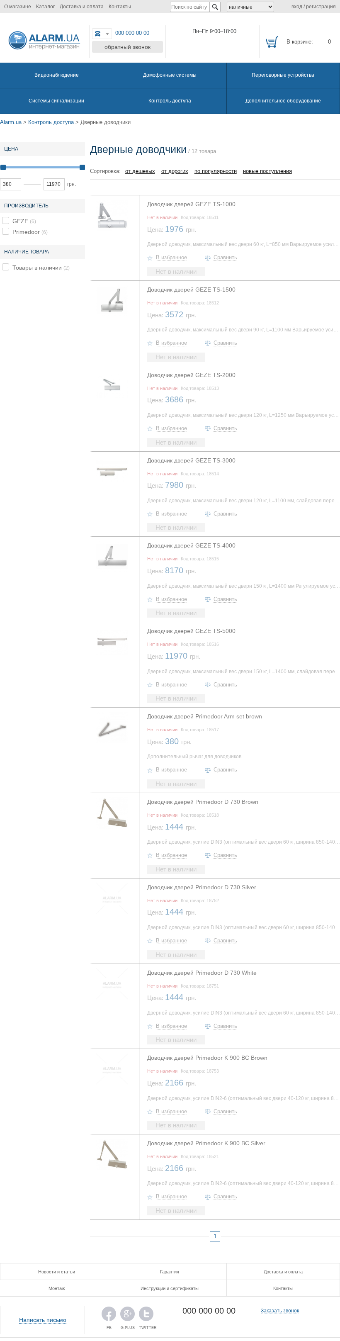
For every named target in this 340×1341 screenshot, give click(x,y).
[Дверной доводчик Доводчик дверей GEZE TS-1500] (112, 301)
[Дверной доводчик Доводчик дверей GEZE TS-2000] (112, 386)
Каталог (45, 7)
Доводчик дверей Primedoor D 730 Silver (201, 887)
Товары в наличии (37, 267)
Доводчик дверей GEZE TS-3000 (191, 460)
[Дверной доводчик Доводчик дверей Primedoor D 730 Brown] (112, 813)
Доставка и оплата (82, 7)
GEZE (20, 221)
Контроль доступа (169, 101)
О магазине (17, 7)
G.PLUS (127, 1316)
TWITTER (146, 1316)
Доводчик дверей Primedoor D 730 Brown (202, 802)
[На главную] (42, 39)
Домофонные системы (170, 75)
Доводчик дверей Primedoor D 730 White (202, 973)
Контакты (120, 7)
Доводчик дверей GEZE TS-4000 (191, 545)
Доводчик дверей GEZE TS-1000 (191, 204)
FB (109, 1316)
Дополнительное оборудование (283, 101)
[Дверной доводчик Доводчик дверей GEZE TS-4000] (112, 557)
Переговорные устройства (283, 75)
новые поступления (267, 171)
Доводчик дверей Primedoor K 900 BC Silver (206, 1143)
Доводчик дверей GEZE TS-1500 (191, 289)
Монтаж (57, 1288)
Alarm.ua (11, 122)
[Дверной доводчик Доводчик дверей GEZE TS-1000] (112, 215)
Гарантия (169, 1271)
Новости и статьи (56, 1271)
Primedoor (26, 232)
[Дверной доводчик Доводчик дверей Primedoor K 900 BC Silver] (112, 1154)
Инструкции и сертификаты (170, 1288)
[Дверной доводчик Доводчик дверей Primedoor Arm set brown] (112, 727)
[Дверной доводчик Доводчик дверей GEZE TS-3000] (112, 472)
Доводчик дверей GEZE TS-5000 (191, 631)
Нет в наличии (176, 271)
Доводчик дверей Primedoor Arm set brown (204, 716)
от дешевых (140, 171)
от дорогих (174, 171)
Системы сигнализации (56, 101)
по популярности (215, 171)
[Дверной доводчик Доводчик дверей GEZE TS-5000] (112, 642)
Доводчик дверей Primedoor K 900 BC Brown (207, 1058)
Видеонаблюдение (56, 75)
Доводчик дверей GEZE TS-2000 (191, 375)
